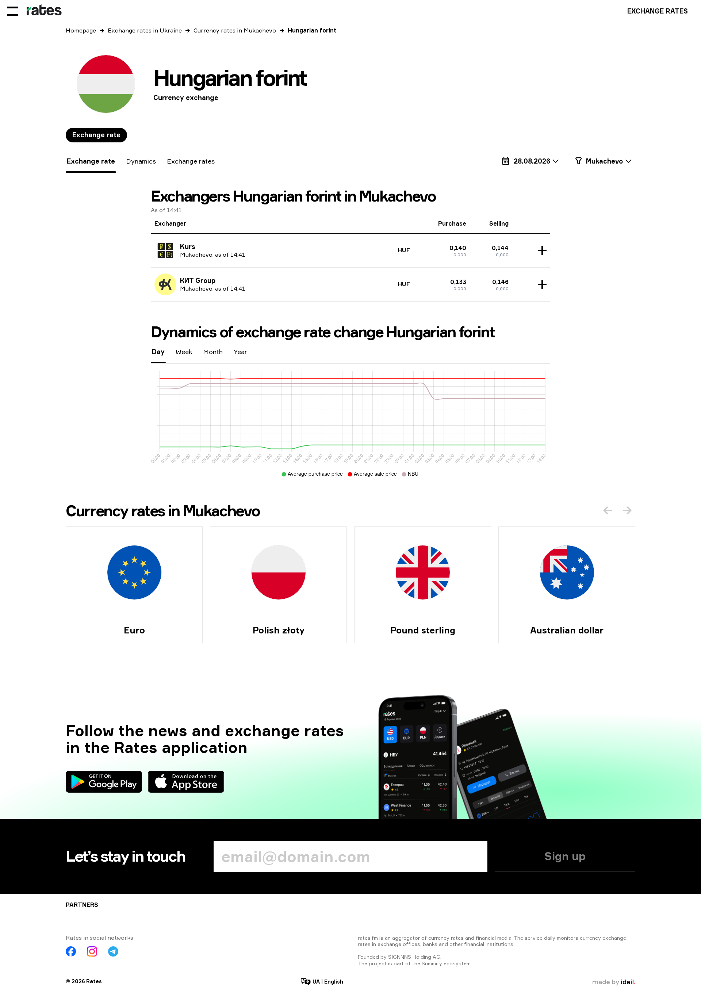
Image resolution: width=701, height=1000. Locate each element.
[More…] (540, 250)
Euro (134, 630)
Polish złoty (278, 630)
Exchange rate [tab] (96, 135)
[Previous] (608, 510)
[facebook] (71, 951)
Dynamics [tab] (141, 161)
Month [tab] (213, 352)
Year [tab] (240, 352)
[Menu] (13, 11)
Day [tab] (158, 352)
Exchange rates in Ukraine (145, 30)
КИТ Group (197, 280)
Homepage (81, 30)
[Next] (627, 510)
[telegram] (113, 951)
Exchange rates (657, 11)
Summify (432, 963)
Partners (82, 904)
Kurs (187, 246)
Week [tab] (184, 352)
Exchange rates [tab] (191, 161)
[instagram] (92, 951)
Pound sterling (422, 630)
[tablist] (96, 135)
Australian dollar (567, 630)
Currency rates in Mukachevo (235, 30)
